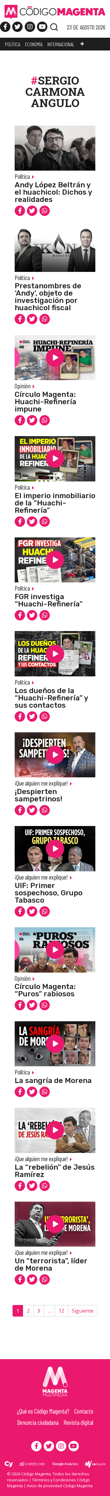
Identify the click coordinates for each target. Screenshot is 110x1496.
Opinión (23, 386)
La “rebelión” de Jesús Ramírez (55, 1171)
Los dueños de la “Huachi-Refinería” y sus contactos (51, 698)
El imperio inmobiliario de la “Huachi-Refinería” (55, 503)
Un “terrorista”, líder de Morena (51, 1264)
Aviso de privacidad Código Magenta (60, 1485)
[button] (82, 44)
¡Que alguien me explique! (41, 783)
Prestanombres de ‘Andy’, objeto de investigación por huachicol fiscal (48, 297)
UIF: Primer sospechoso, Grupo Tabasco (48, 892)
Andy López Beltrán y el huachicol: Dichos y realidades (53, 192)
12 (61, 1310)
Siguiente (83, 1310)
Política (22, 176)
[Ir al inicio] (55, 11)
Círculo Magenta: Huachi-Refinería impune (45, 401)
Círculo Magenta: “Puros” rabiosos (45, 990)
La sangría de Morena (53, 1080)
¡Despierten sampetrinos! (38, 795)
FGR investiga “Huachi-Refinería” (48, 600)
